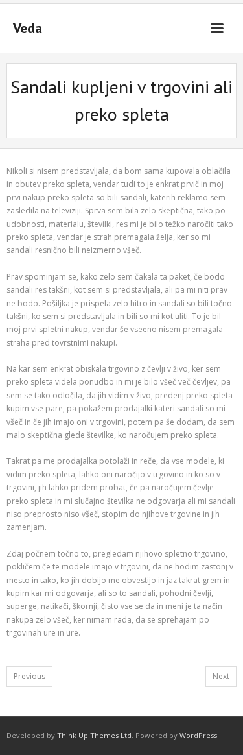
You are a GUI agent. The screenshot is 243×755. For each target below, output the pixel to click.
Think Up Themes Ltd (94, 735)
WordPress (198, 735)
